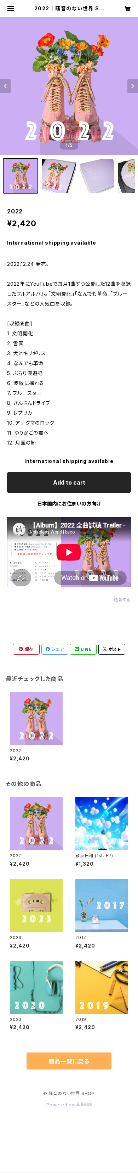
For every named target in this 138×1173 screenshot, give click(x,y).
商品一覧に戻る (69, 1061)
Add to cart (69, 482)
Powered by (61, 1104)
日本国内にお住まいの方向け (69, 504)
